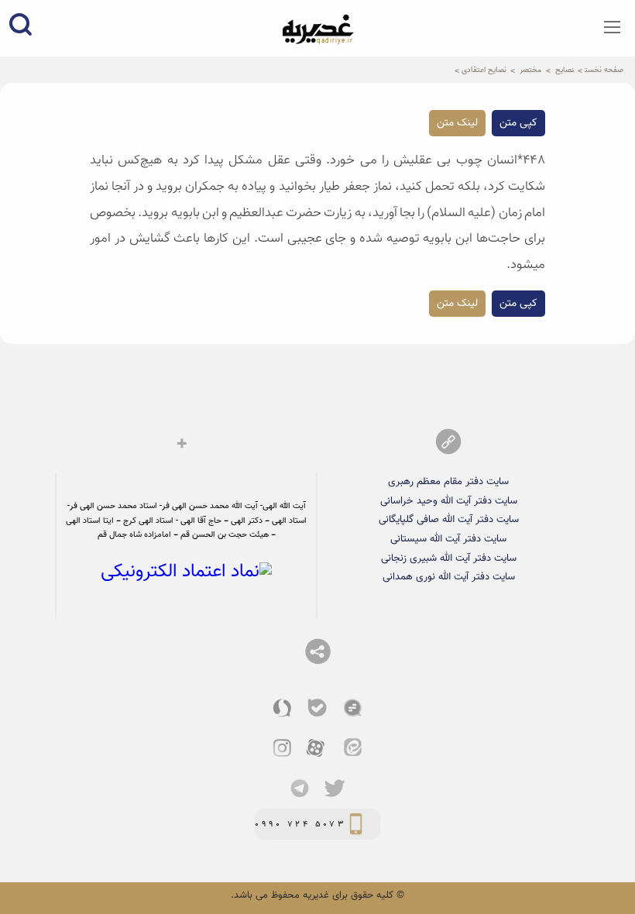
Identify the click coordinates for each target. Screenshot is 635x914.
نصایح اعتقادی (484, 70)
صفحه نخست (604, 70)
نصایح (564, 70)
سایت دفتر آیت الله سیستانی (448, 539)
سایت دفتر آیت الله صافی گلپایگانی (449, 519)
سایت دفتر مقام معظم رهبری (448, 481)
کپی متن (518, 123)
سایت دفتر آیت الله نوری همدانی (449, 577)
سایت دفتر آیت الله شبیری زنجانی (449, 558)
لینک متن (457, 123)
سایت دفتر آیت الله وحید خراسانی (448, 501)
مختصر (530, 70)
